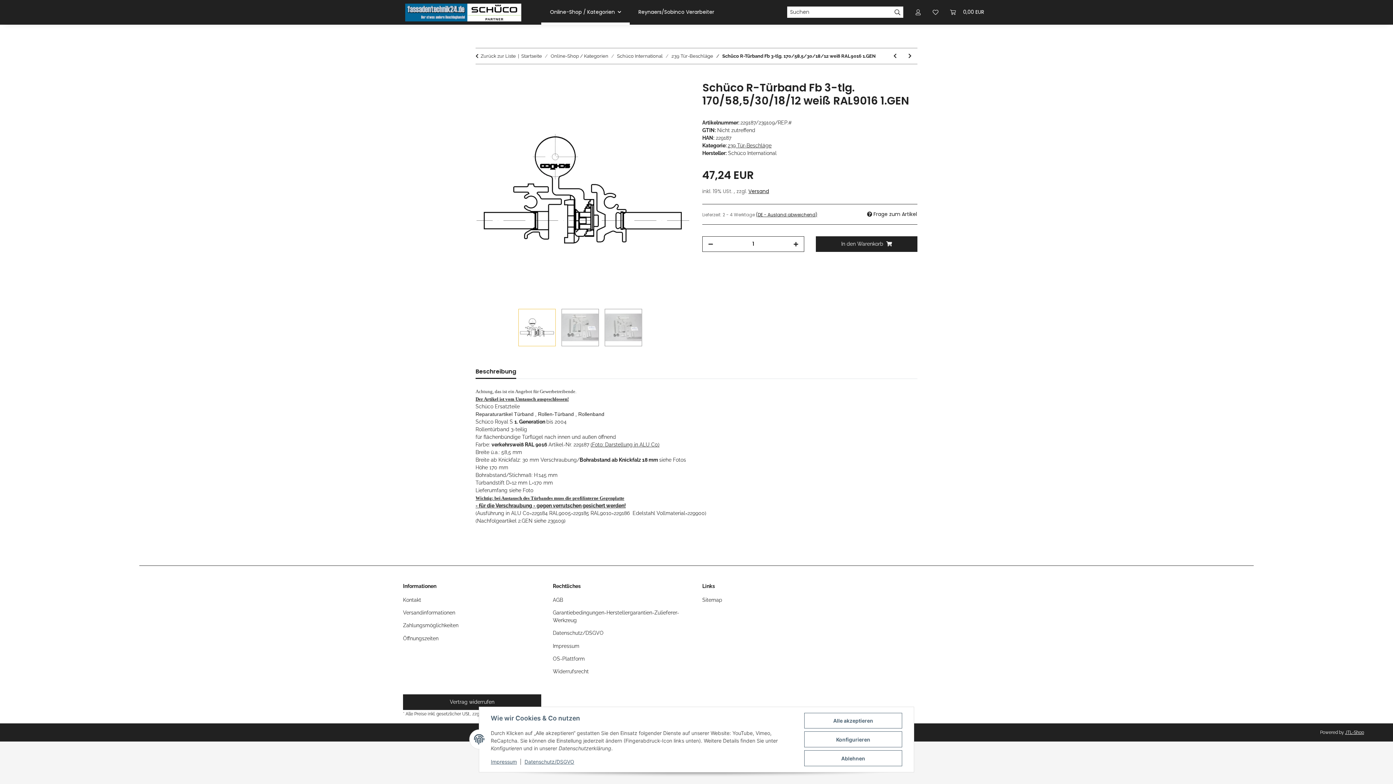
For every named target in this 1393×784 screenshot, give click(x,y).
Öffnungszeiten (421, 638)
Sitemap (712, 600)
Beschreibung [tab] (496, 371)
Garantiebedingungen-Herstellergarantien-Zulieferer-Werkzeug (616, 616)
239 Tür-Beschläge (750, 145)
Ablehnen (853, 758)
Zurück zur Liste (498, 56)
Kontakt (412, 600)
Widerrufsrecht (571, 671)
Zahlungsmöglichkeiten (431, 625)
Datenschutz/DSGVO (549, 762)
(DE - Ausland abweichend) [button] (786, 215)
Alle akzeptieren (853, 721)
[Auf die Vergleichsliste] (657, 95)
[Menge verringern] (711, 244)
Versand (758, 191)
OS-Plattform (569, 659)
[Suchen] (898, 12)
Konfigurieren (853, 739)
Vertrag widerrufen (472, 702)
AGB (558, 600)
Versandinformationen (429, 613)
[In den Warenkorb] (481, 77)
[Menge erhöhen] (796, 244)
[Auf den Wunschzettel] (675, 95)
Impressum (504, 762)
